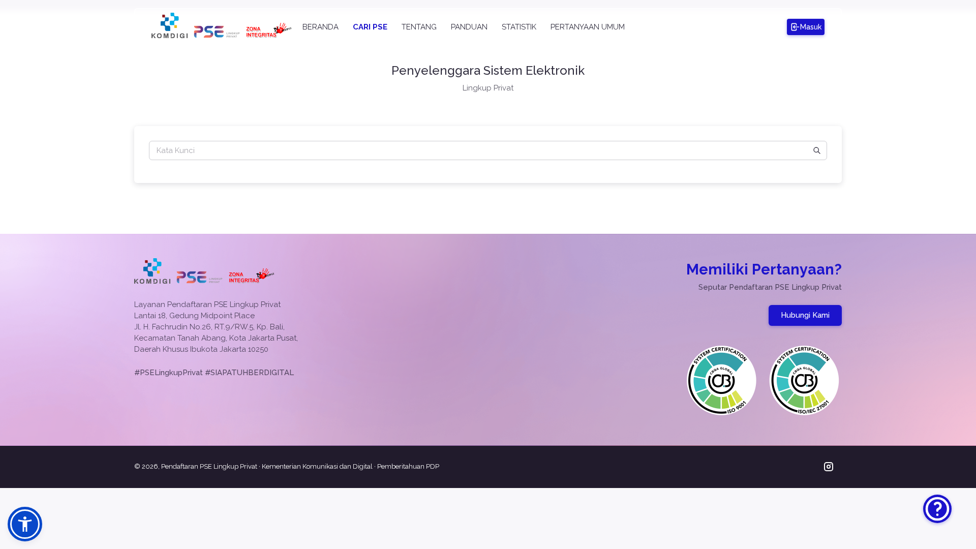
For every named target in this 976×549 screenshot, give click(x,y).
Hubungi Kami (805, 315)
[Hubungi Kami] (937, 509)
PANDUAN (469, 27)
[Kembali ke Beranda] (217, 35)
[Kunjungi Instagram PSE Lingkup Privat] (828, 466)
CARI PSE (370, 27)
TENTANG (419, 27)
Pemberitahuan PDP (408, 466)
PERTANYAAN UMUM (588, 27)
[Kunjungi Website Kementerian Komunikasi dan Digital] (169, 35)
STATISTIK (519, 27)
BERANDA (320, 27)
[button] (25, 524)
